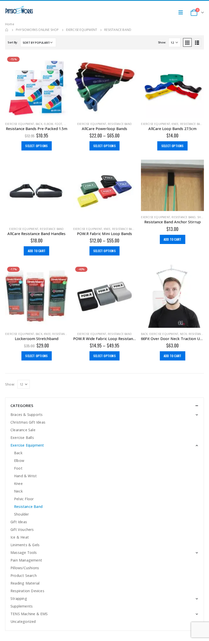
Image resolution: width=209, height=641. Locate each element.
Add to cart (36, 251)
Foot (58, 124)
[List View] (197, 42)
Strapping (18, 598)
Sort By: (13, 42)
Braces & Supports (26, 414)
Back (39, 124)
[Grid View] (187, 42)
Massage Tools (23, 552)
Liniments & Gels (25, 544)
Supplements (21, 606)
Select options (36, 146)
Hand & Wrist (25, 475)
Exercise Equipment (19, 124)
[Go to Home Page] (7, 30)
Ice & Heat (19, 537)
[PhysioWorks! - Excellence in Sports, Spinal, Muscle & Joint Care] (19, 10)
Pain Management (26, 560)
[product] (104, 86)
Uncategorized (23, 621)
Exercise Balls (22, 437)
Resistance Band (120, 124)
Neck (183, 334)
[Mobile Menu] (182, 12)
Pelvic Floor (24, 498)
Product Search (23, 575)
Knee (175, 124)
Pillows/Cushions (24, 567)
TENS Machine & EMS (29, 613)
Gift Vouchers (22, 529)
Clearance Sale (22, 429)
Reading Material (25, 583)
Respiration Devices (27, 590)
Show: (162, 42)
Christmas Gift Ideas (27, 422)
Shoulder (21, 514)
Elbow (48, 124)
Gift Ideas (18, 521)
